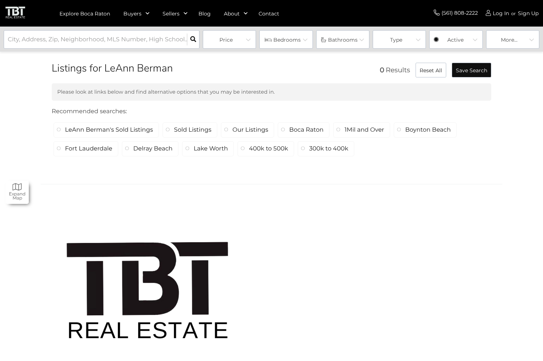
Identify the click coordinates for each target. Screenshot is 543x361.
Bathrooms (343, 40)
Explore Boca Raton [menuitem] (84, 13)
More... (509, 40)
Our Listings (250, 129)
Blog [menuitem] (204, 13)
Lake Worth (211, 148)
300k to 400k (328, 148)
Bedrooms (287, 40)
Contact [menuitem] (269, 13)
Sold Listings (192, 129)
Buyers (132, 13)
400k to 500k (268, 148)
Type (396, 40)
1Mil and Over (364, 129)
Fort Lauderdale (88, 148)
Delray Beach (153, 148)
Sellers (171, 13)
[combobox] (8, 39)
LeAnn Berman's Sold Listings (109, 129)
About (232, 13)
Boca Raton (306, 129)
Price (226, 40)
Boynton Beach (428, 129)
